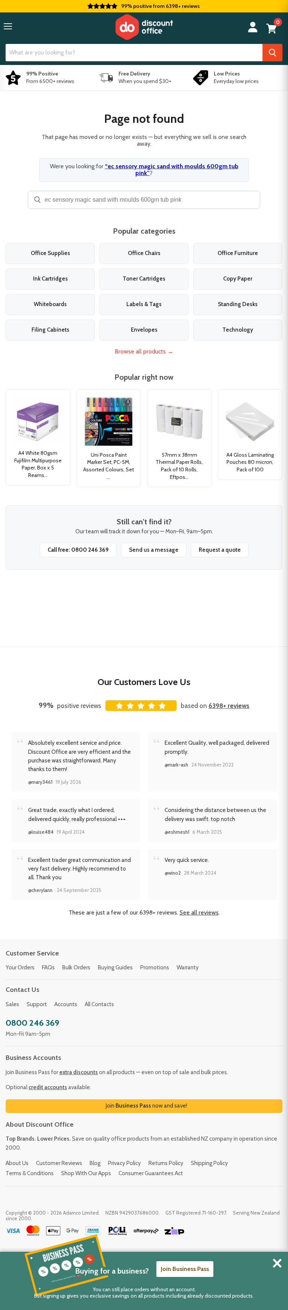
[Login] (253, 27)
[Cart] (271, 29)
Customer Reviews (59, 1163)
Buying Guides (115, 967)
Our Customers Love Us (144, 681)
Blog (95, 1163)
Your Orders (20, 967)
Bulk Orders (76, 967)
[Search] (272, 52)
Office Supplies (50, 253)
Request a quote (220, 549)
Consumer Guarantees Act (150, 1173)
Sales (12, 1004)
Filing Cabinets (50, 329)
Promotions (154, 967)
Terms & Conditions (30, 1173)
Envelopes (144, 329)
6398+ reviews (228, 705)
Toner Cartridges (144, 278)
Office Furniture (238, 253)
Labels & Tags (144, 304)
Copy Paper (237, 278)
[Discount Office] (144, 27)
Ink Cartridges (50, 278)
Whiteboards (50, 304)
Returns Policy (165, 1163)
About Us (17, 1163)
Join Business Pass (185, 1268)
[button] (8, 26)
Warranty (188, 967)
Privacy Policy (124, 1163)
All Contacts (99, 1004)
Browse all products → (144, 351)
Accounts (65, 1004)
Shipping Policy (209, 1163)
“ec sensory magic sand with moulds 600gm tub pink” (171, 170)
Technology (237, 329)
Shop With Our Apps (86, 1173)
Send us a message (153, 549)
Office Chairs (144, 253)
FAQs (48, 967)
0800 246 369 (32, 1023)
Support (37, 1004)
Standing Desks (238, 304)
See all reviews (199, 912)
